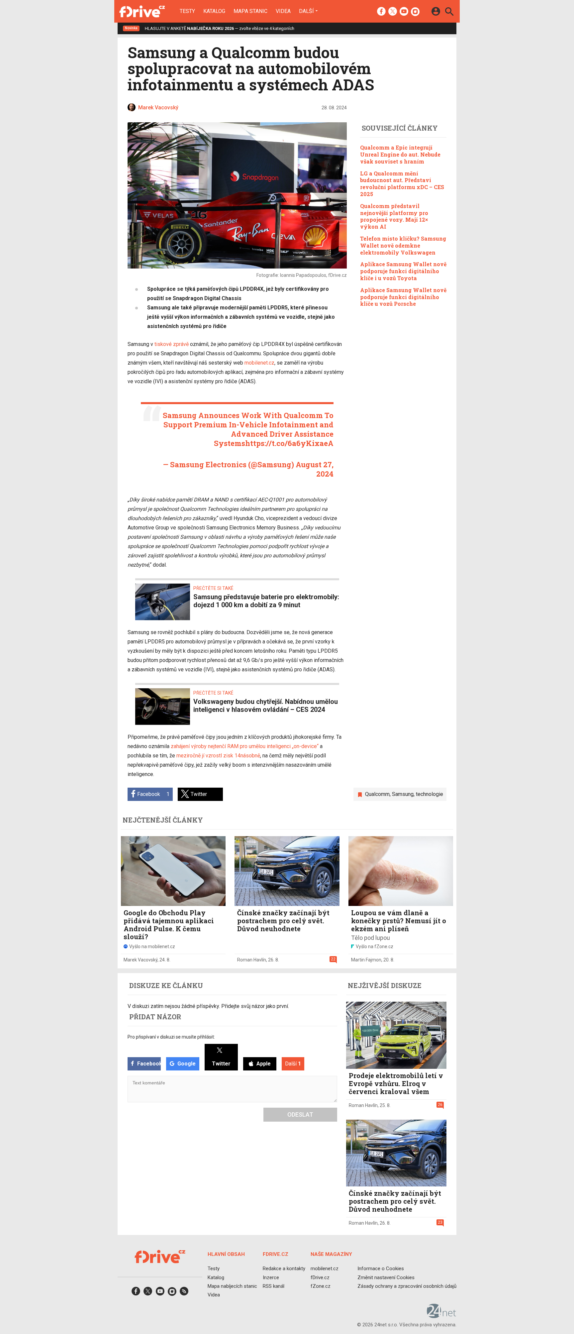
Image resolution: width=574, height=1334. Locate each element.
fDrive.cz (320, 1277)
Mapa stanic (250, 11)
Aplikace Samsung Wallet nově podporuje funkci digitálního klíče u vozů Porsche (403, 296)
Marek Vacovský (140, 959)
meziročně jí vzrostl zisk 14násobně (218, 755)
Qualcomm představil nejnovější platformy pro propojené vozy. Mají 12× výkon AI (394, 216)
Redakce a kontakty (284, 1269)
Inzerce (271, 1277)
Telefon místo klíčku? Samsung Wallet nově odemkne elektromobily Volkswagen (403, 245)
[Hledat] (449, 12)
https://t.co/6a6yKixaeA (289, 443)
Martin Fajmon (366, 959)
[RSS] (184, 1293)
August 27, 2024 (315, 469)
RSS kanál (273, 1286)
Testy (187, 11)
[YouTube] (404, 12)
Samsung (403, 794)
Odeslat (300, 1114)
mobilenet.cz (259, 363)
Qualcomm (377, 794)
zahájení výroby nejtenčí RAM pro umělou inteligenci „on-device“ (245, 746)
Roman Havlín (251, 959)
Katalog (214, 11)
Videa (283, 11)
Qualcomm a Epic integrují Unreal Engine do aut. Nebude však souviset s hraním (400, 154)
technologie (429, 794)
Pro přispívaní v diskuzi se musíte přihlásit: (171, 1037)
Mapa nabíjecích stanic (232, 1286)
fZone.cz (321, 1286)
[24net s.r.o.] (441, 1316)
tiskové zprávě (171, 344)
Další (306, 11)
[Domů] (142, 11)
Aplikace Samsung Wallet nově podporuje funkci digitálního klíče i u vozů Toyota (403, 271)
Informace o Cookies (380, 1269)
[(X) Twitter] (392, 12)
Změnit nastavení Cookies (386, 1277)
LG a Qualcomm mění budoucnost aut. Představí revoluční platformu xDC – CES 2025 (402, 183)
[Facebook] (381, 12)
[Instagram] (415, 12)
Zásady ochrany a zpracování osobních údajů (406, 1286)
